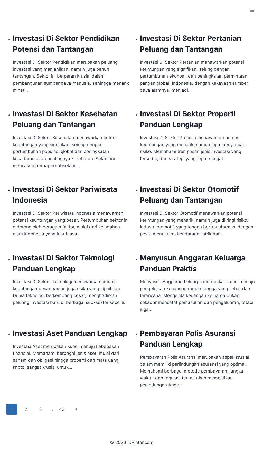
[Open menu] (252, 10)
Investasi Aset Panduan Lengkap (70, 333)
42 (61, 409)
